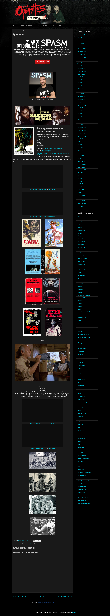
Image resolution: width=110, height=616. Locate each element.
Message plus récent (19, 596)
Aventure (80, 233)
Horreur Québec (82, 348)
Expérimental (81, 298)
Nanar (79, 376)
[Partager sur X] (37, 541)
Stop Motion (81, 447)
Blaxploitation (81, 241)
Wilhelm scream (82, 500)
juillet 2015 (80, 175)
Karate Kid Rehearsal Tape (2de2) (38, 448)
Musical (80, 371)
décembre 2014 (82, 195)
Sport (79, 444)
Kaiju (79, 359)
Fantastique (81, 306)
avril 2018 (80, 88)
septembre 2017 (82, 105)
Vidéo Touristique (82, 495)
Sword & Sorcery (82, 452)
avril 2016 (80, 150)
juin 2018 (80, 82)
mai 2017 (80, 116)
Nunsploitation (81, 385)
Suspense (80, 450)
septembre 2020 (82, 34)
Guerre (79, 329)
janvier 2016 (81, 158)
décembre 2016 (82, 127)
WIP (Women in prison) (84, 503)
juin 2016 (80, 144)
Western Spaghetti (83, 497)
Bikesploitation (81, 236)
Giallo (79, 320)
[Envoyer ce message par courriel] (34, 541)
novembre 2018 (82, 71)
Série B (79, 421)
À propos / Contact (56, 25)
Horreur (80, 345)
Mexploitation (81, 365)
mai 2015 (80, 181)
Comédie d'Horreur (83, 255)
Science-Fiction (82, 419)
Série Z (79, 427)
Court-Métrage (82, 264)
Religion (80, 410)
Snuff (79, 436)
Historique (80, 343)
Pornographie (81, 399)
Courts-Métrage (82, 267)
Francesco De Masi (46, 150)
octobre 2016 (81, 133)
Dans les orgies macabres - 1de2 (38, 189)
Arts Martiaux (81, 230)
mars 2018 (80, 91)
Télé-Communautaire (83, 458)
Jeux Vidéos (81, 357)
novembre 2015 (82, 164)
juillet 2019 (80, 60)
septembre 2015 (82, 170)
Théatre (80, 464)
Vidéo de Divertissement (84, 478)
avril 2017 (80, 119)
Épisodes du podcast (26, 25)
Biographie (80, 238)
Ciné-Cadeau (81, 250)
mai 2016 (80, 147)
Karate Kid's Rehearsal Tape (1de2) (38, 423)
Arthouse (80, 227)
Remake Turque (82, 413)
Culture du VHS (82, 269)
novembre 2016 (82, 130)
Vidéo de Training (82, 483)
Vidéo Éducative (82, 486)
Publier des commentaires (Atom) (46, 602)
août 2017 (80, 108)
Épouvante (80, 289)
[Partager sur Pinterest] (40, 541)
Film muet (80, 314)
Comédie (80, 253)
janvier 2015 (81, 192)
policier (79, 393)
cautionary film (81, 247)
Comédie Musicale (83, 258)
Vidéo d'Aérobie (82, 475)
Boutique (45, 25)
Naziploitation (81, 379)
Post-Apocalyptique (83, 402)
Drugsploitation (82, 284)
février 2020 (81, 43)
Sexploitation (81, 430)
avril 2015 (80, 184)
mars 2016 (80, 153)
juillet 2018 (80, 79)
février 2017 (81, 125)
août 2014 (80, 206)
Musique (37, 25)
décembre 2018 (82, 68)
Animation (80, 222)
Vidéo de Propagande (83, 481)
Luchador (80, 362)
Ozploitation (81, 388)
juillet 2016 (80, 141)
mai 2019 (80, 65)
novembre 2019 (82, 51)
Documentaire (81, 275)
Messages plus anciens (65, 596)
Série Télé (80, 424)
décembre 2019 (82, 48)
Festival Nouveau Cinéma (85, 312)
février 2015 (81, 189)
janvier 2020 (81, 46)
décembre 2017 (82, 96)
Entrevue (20, 543)
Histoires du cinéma (83, 340)
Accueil (15, 25)
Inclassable (38, 543)
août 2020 (80, 37)
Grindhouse (81, 326)
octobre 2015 (81, 167)
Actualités (80, 219)
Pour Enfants (81, 405)
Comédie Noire (82, 261)
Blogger (74, 612)
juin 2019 (80, 63)
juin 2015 (80, 178)
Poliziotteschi (81, 396)
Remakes (80, 416)
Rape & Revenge (82, 407)
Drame (79, 278)
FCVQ (79, 309)
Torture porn (81, 469)
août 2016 (80, 139)
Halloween (80, 331)
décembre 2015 (82, 161)
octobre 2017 (81, 102)
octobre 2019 (81, 54)
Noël (79, 382)
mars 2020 (80, 40)
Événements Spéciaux (28, 543)
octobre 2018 (81, 74)
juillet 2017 (80, 110)
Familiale (80, 300)
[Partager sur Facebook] (39, 541)
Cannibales (81, 244)
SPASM (43, 543)
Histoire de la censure (83, 334)
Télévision (80, 461)
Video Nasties (81, 492)
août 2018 (80, 77)
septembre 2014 (82, 203)
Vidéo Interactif (82, 489)
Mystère (80, 374)
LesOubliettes (51, 189)
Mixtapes (80, 368)
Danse (79, 272)
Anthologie (80, 224)
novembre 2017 (82, 99)
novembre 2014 (82, 198)
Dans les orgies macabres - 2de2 (38, 216)
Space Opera (81, 438)
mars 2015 (80, 186)
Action (79, 216)
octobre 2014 (81, 200)
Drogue (80, 281)
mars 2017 (80, 122)
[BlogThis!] (35, 541)
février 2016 (81, 155)
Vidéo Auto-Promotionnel (84, 472)
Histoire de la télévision (84, 337)
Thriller (79, 466)
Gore (79, 323)
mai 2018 (80, 85)
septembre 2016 (82, 136)
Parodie (80, 390)
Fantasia (80, 303)
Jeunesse (80, 354)
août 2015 (80, 172)
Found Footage (82, 317)
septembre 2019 (82, 57)
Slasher (80, 433)
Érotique (80, 292)
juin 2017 (80, 113)
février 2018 (81, 94)
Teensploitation (82, 455)
